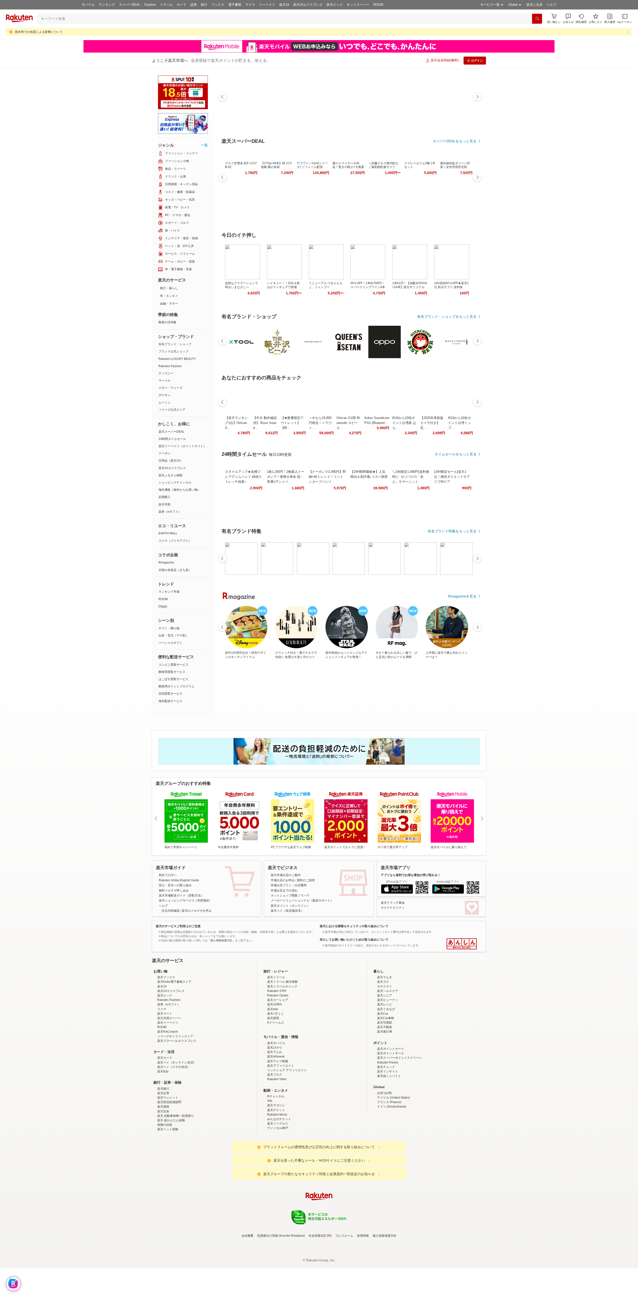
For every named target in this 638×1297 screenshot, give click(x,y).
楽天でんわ (274, 1095)
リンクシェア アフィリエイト (287, 1114)
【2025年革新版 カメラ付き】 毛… (431, 423)
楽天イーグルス (277, 1167)
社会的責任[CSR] (320, 1279)
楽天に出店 (534, 4)
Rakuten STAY (277, 1034)
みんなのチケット (279, 1162)
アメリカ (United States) (393, 1141)
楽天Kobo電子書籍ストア (174, 1025)
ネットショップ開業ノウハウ (290, 895)
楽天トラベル (276, 1021)
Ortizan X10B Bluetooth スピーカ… (348, 423)
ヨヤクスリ (384, 1030)
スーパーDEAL (129, 4)
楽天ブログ (274, 1118)
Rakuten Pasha (387, 1106)
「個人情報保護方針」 (221, 940)
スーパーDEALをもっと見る (455, 141)
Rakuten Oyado (277, 1039)
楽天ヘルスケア (387, 1034)
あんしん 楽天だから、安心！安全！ (462, 943)
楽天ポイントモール (390, 1097)
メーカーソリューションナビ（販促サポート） (302, 900)
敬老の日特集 (167, 322)
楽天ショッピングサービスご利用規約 (184, 900)
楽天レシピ (384, 1048)
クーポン (164, 453)
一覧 (204, 145)
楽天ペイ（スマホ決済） (173, 1110)
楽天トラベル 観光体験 (282, 1025)
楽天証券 (163, 1136)
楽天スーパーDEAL (171, 431)
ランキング (107, 4)
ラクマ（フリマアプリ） (175, 541)
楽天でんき (384, 1021)
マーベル (164, 380)
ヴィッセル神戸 (277, 1171)
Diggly (163, 606)
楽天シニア (384, 1039)
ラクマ (250, 4)
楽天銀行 (163, 1132)
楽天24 (284, 4)
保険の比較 (164, 1168)
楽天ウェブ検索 (277, 1105)
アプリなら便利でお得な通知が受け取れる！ (411, 875)
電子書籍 (234, 4)
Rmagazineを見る (462, 596)
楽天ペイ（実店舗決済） (287, 910)
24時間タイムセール (172, 439)
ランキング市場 (169, 591)
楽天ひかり (274, 1091)
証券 (193, 4)
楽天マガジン (276, 1149)
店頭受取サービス (170, 693)
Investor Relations (292, 1279)
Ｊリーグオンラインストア (175, 1080)
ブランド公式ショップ (173, 351)
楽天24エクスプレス (307, 4)
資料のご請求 (306, 880)
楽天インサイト (387, 1115)
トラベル (166, 4)
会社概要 (247, 1279)
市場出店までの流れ (284, 890)
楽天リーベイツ (167, 1066)
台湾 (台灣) (384, 1136)
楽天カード (164, 1101)
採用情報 (363, 1279)
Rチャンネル (275, 1140)
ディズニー (166, 373)
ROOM (378, 4)
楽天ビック (334, 4)
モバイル (88, 4)
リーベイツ (267, 4)
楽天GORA (274, 1048)
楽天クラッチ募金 (393, 902)
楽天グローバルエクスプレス (176, 1084)
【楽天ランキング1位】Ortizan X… (236, 423)
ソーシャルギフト (170, 643)
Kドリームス (275, 1066)
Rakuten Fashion (170, 366)
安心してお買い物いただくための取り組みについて (354, 939)
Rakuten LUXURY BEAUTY (177, 359)
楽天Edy (162, 1115)
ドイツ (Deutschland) (391, 1150)
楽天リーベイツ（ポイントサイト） (182, 446)
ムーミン (164, 402)
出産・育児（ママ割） (173, 635)
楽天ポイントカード (390, 1092)
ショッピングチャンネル (175, 482)
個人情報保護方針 (385, 1279)
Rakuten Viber (277, 1123)
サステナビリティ (393, 907)
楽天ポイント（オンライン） (290, 905)
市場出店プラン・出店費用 (289, 885)
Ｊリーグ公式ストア (172, 409)
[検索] (537, 19)
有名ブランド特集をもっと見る (452, 531)
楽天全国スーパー (169, 1061)
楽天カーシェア (277, 1043)
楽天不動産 (384, 1070)
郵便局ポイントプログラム (176, 686)
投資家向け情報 (267, 1279)
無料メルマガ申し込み (174, 890)
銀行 (204, 4)
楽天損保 (163, 1150)
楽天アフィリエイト (280, 1109)
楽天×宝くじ (275, 1057)
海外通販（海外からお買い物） (179, 489)
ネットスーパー (358, 4)
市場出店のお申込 (283, 880)
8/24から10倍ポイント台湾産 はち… (404, 423)
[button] (568, 18)
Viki (269, 1144)
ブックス (217, 4)
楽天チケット (276, 1153)
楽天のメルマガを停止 (197, 910)
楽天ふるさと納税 (170, 475)
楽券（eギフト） (170, 511)
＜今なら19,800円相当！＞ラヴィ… (320, 423)
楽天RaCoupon (167, 1075)
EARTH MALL (168, 533)
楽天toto (272, 1052)
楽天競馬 (273, 1061)
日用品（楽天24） (171, 460)
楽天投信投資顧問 (169, 1145)
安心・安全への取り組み (175, 885)
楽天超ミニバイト (389, 1119)
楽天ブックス (166, 1021)
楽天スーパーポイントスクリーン (399, 1101)
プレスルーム (344, 1279)
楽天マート (164, 1057)
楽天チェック (386, 1110)
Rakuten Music (277, 1158)
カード (181, 4)
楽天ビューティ (387, 1043)
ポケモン (164, 395)
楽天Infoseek (276, 1100)
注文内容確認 (170, 910)
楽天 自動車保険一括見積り (175, 1159)
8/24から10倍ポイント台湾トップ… (459, 423)
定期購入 (164, 497)
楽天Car (382, 1057)
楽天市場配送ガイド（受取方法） (181, 895)
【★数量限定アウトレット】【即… (292, 423)
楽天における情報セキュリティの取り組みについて (354, 926)
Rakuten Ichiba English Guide (179, 880)
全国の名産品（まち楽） (175, 570)
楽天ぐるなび (386, 1052)
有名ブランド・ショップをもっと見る (447, 317)
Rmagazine (166, 562)
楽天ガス (383, 1025)
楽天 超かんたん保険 (171, 1164)
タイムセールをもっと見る (456, 454)
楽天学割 (164, 504)
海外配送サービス (170, 701)
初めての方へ (168, 875)
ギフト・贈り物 (169, 628)
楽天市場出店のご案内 (286, 875)
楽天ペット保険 (167, 1173)
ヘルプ (551, 4)
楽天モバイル (276, 1086)
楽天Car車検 (385, 1061)
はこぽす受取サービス (173, 679)
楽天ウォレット (167, 1141)
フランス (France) (389, 1145)
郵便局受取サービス (172, 672)
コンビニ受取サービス (173, 664)
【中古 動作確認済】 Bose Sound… (265, 423)
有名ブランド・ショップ (175, 344)
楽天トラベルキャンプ (282, 1030)
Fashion (150, 4)
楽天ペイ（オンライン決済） (176, 1106)
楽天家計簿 (384, 1075)
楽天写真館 (384, 1066)
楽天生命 (163, 1155)
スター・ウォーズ (170, 388)
